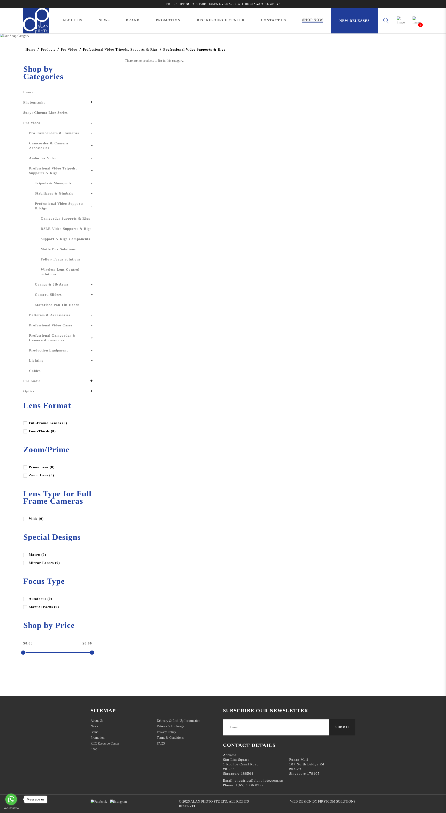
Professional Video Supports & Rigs (194, 49)
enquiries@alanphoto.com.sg (259, 780)
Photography (34, 102)
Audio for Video (43, 158)
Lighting (36, 360)
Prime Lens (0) (42, 467)
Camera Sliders (48, 294)
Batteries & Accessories (49, 315)
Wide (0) (36, 518)
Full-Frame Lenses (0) (48, 423)
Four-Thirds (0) (42, 431)
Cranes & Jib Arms (52, 284)
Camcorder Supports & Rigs (65, 218)
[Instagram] (118, 801)
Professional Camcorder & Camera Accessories (52, 338)
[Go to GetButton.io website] (11, 808)
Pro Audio (32, 381)
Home (30, 49)
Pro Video (69, 49)
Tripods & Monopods (53, 183)
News (94, 726)
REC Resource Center (105, 743)
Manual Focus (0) (44, 607)
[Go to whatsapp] (11, 799)
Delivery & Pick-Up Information (178, 720)
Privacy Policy (166, 732)
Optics (28, 391)
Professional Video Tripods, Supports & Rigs (120, 49)
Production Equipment (48, 350)
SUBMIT (342, 727)
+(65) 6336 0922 (250, 785)
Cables (35, 371)
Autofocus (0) (40, 599)
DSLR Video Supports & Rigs (66, 229)
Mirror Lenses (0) (44, 563)
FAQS (161, 743)
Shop (94, 749)
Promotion (98, 737)
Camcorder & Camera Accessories (48, 145)
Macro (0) (37, 554)
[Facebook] (99, 801)
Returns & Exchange (170, 726)
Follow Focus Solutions (60, 259)
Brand (94, 732)
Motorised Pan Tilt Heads (57, 305)
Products (48, 49)
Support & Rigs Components (65, 239)
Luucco (29, 92)
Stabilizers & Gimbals (54, 193)
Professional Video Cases (50, 325)
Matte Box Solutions (58, 249)
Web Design (301, 801)
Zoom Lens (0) (41, 475)
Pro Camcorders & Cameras (54, 133)
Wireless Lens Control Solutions (60, 272)
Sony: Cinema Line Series (45, 112)
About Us (97, 720)
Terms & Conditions (170, 737)
